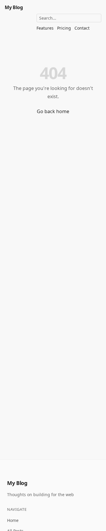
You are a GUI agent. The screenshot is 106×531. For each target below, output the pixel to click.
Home (13, 520)
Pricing (64, 28)
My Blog (14, 7)
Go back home (53, 111)
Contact (82, 28)
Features (45, 28)
